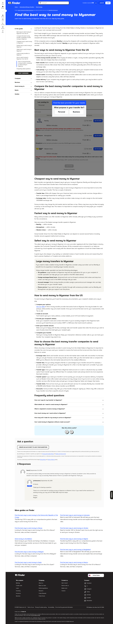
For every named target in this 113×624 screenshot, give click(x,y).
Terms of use (31, 607)
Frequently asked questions (24, 68)
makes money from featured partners (26, 10)
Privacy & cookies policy (41, 607)
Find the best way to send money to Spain (28, 562)
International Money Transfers (27, 7)
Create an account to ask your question (33, 447)
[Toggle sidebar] (5, 11)
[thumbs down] (71, 432)
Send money (39, 7)
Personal (61, 112)
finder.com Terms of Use (61, 453)
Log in (102, 3)
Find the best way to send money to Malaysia (29, 551)
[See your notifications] (96, 3)
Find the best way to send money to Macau (28, 528)
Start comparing (23, 73)
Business (76, 112)
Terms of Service (51, 459)
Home (16, 7)
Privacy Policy (43, 459)
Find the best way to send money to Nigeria (74, 539)
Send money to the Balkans (23, 539)
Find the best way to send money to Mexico (74, 562)
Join (107, 3)
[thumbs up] (67, 432)
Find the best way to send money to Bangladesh (75, 549)
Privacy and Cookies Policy (48, 453)
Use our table (40, 306)
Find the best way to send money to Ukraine (74, 528)
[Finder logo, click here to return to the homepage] (16, 3)
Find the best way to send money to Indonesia (75, 515)
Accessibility (51, 607)
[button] (23, 29)
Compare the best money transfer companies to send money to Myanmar (24, 37)
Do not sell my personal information (64, 607)
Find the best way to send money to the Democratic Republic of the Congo (36, 516)
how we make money (35, 615)
